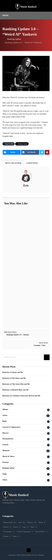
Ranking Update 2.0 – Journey (18, 335)
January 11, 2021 (21, 319)
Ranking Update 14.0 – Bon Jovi (26, 250)
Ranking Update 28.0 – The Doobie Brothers (30, 316)
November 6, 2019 (21, 252)
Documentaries (7, 439)
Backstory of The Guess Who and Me (16, 384)
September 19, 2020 (22, 229)
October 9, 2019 (21, 278)
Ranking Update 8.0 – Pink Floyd (26, 262)
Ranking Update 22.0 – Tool (24, 214)
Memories (6, 450)
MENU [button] (5, 15)
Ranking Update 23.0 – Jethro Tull (27, 226)
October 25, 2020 (21, 241)
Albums (5, 409)
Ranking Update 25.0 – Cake (24, 239)
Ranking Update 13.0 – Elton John (27, 276)
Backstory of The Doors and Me (14, 378)
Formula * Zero (39, 345)
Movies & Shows (8, 456)
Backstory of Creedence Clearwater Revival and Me (21, 396)
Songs (4, 474)
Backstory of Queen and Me (12, 372)
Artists (4, 415)
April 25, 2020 (20, 303)
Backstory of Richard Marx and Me (15, 390)
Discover (5, 433)
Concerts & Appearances (11, 427)
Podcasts (5, 462)
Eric (26, 185)
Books (4, 421)
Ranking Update (14, 39)
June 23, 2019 (19, 291)
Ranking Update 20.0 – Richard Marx (28, 301)
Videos (4, 480)
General (5, 445)
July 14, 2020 (19, 216)
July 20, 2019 (19, 265)
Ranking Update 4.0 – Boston (25, 288)
